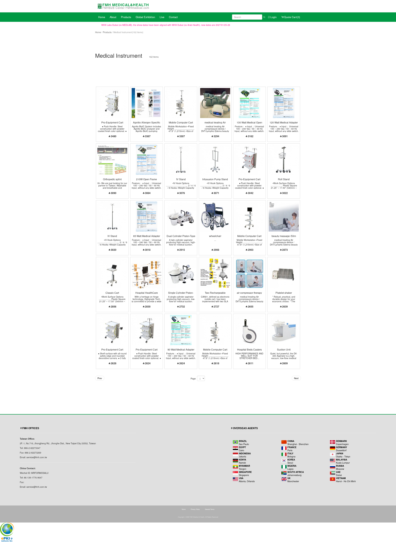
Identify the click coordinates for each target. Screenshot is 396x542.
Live (162, 17)
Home (101, 17)
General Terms (209, 509)
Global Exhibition (145, 17)
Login (273, 17)
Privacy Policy (195, 509)
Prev (99, 378)
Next (296, 378)
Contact (173, 17)
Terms (184, 509)
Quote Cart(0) (292, 17)
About (113, 17)
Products (126, 17)
